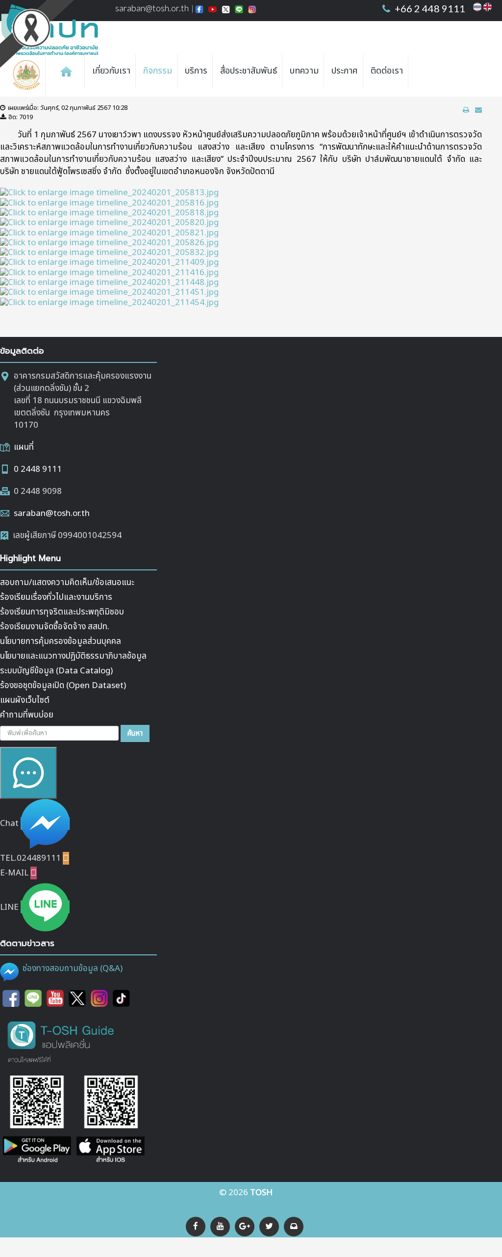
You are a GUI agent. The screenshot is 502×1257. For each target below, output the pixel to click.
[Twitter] (269, 1226)
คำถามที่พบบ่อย (26, 715)
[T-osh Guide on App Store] (110, 1120)
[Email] (293, 1226)
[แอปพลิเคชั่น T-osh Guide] (61, 1041)
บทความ (304, 70)
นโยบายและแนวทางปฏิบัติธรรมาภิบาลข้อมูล (73, 656)
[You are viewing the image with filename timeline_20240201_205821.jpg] (109, 232)
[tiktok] (121, 998)
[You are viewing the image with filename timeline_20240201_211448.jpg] (109, 282)
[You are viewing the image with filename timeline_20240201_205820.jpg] (109, 222)
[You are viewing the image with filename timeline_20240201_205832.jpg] (109, 252)
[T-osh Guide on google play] (37, 1120)
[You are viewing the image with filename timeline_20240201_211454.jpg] (109, 302)
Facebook (199, 10)
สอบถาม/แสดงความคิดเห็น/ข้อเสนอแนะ (67, 582)
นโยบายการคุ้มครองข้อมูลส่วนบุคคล (60, 641)
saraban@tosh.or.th (152, 7)
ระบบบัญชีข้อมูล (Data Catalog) (56, 671)
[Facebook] (195, 1226)
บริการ (196, 70)
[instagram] (99, 998)
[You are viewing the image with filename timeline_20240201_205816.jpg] (109, 202)
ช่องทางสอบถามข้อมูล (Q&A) (73, 968)
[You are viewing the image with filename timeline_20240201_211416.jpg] (109, 272)
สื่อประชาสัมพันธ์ (248, 70)
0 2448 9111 (38, 469)
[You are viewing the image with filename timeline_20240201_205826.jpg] (109, 242)
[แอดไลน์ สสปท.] (33, 998)
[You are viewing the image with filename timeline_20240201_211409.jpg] (109, 262)
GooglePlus (239, 10)
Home (66, 71)
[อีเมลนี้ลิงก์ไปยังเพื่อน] (478, 110)
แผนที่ (24, 447)
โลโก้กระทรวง (28, 75)
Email (252, 10)
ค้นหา (135, 733)
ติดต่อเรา (387, 70)
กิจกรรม (157, 70)
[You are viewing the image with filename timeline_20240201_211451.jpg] (109, 292)
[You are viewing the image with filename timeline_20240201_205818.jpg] (109, 212)
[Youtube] (55, 998)
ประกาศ (344, 70)
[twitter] (77, 998)
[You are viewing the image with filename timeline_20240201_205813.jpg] (109, 192)
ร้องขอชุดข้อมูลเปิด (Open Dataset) (63, 685)
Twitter (226, 10)
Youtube (212, 10)
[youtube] (220, 1226)
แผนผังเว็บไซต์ (25, 700)
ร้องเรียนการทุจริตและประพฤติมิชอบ (62, 612)
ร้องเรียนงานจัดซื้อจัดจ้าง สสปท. (54, 626)
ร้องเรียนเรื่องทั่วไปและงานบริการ (56, 597)
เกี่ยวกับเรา (111, 70)
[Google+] (244, 1226)
